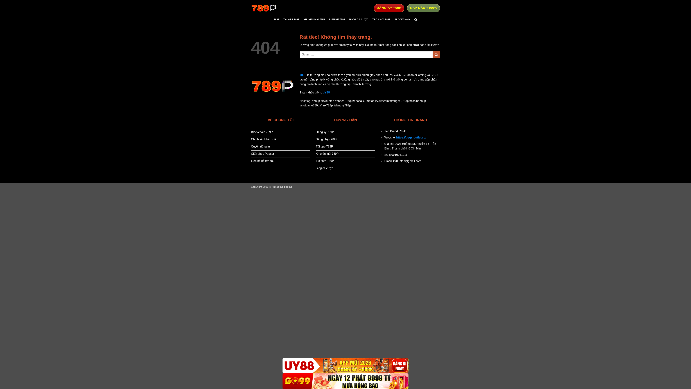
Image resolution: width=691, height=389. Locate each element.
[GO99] (345, 381)
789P (276, 19)
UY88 (326, 92)
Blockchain (402, 19)
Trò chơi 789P (381, 19)
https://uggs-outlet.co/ (411, 137)
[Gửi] (436, 54)
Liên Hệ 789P (337, 19)
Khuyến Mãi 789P (314, 19)
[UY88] (345, 366)
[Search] (415, 19)
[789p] (269, 8)
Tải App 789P (291, 19)
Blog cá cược (358, 19)
